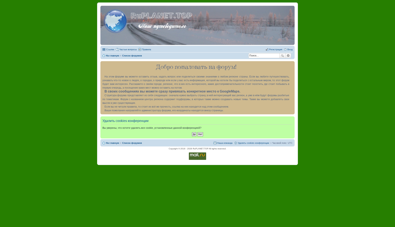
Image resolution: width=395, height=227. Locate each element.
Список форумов (132, 143)
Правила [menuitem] (146, 49)
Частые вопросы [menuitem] (128, 49)
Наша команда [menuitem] (224, 143)
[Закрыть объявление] (291, 64)
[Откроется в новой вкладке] (197, 159)
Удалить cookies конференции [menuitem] (253, 143)
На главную (112, 143)
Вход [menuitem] (290, 49)
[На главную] (116, 20)
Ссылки (110, 49)
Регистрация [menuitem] (275, 49)
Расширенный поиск (288, 55)
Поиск (282, 55)
